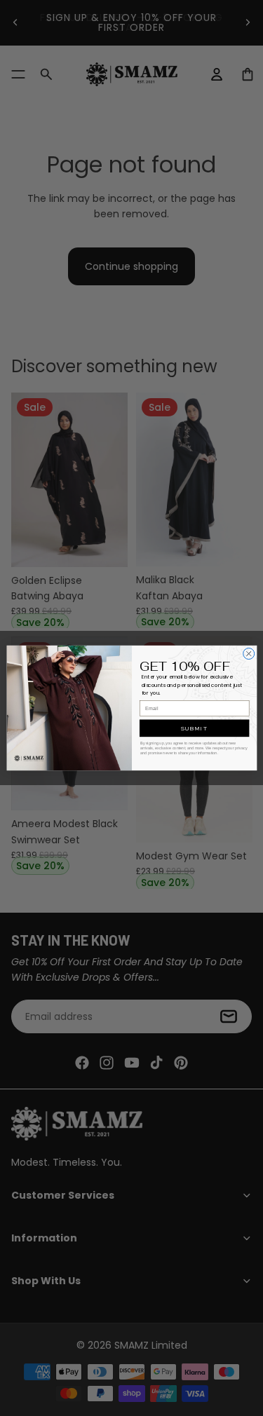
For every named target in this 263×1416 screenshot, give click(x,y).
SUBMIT (193, 728)
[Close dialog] (248, 653)
